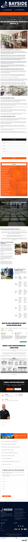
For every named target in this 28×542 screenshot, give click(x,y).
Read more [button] (2, 339)
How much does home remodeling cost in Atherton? (8, 455)
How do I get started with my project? (6, 464)
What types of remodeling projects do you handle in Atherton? (9, 441)
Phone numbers (20, 394)
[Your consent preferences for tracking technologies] (26, 540)
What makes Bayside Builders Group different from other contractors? (10, 461)
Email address (6, 394)
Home (12, 19)
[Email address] (2, 395)
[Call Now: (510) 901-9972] (3, 10)
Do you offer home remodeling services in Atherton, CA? (8, 444)
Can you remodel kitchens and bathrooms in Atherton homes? (9, 452)
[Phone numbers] (16, 395)
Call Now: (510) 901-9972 (8, 9)
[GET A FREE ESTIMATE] (15, 10)
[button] (1, 13)
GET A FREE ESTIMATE (20, 9)
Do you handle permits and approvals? (6, 458)
